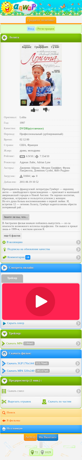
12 (37, 110)
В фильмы (13, 420)
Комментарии (18, 257)
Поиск (11, 412)
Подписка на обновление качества (28, 249)
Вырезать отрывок (19, 401)
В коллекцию (14, 242)
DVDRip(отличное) (32, 128)
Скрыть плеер (15, 323)
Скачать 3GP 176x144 (27, 363)
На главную (14, 428)
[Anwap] (41, 7)
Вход (31, 28)
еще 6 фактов (12, 235)
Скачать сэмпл (15, 391)
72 (36, 452)
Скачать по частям (59, 401)
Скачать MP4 (20, 343)
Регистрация (45, 28)
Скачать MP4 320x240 (28, 370)
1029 (48, 452)
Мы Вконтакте (48, 437)
